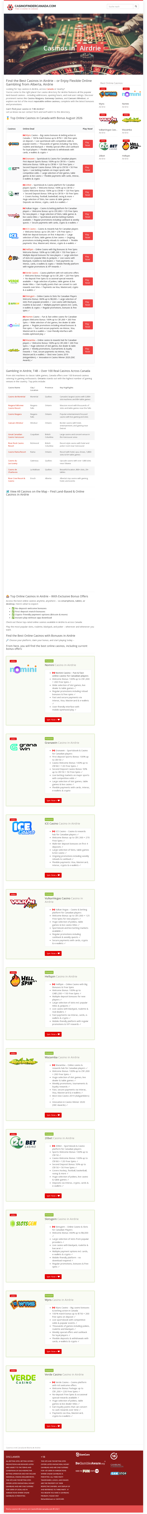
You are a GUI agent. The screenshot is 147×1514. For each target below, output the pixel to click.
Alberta (29, 1447)
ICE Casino (31, 228)
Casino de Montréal (16, 396)
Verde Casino (32, 272)
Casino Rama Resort (17, 452)
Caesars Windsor (15, 423)
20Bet (28, 185)
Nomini (29, 316)
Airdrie (71, 665)
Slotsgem (30, 296)
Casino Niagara (15, 414)
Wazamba (30, 340)
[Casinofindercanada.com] (32, 7)
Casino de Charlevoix (13, 471)
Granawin (30, 158)
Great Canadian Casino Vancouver (16, 435)
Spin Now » (52, 719)
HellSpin (29, 249)
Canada (50, 88)
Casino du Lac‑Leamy (12, 462)
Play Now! (87, 144)
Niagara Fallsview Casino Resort (15, 406)
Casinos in (10, 1447)
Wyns (28, 135)
